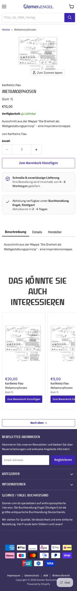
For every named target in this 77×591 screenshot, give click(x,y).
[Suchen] (69, 17)
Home (6, 29)
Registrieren (63, 460)
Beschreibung (15, 232)
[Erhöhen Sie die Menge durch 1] (36, 150)
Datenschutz (31, 575)
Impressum (13, 575)
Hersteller (55, 232)
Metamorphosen (16, 388)
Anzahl (6, 141)
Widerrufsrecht (61, 575)
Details (37, 232)
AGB (45, 575)
